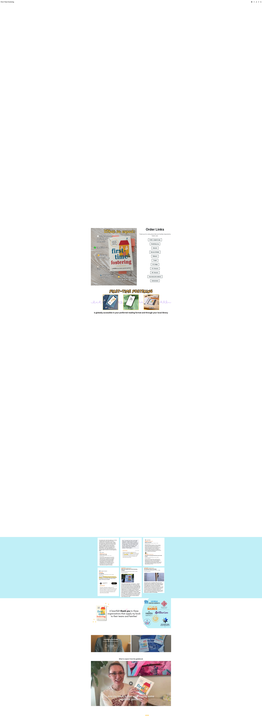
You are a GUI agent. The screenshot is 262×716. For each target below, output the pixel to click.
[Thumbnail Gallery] (108, 552)
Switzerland (155, 280)
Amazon (155, 248)
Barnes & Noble (155, 252)
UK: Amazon (155, 272)
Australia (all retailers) (155, 276)
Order (151, 647)
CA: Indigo (155, 264)
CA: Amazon (155, 268)
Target (155, 260)
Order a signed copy (154, 240)
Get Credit (110, 646)
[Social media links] (251, 1)
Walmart (155, 256)
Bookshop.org (155, 244)
